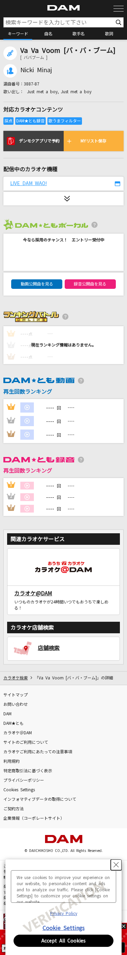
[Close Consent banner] (116, 864)
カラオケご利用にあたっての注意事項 (37, 752)
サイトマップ (15, 695)
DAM (7, 714)
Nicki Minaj (36, 70)
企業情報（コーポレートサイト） (33, 818)
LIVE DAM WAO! (28, 183)
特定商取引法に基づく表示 (27, 771)
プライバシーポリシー (23, 780)
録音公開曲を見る (90, 284)
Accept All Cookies (63, 940)
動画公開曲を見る (37, 284)
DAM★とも (13, 723)
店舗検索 (49, 648)
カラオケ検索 (15, 678)
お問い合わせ (15, 704)
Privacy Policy (63, 914)
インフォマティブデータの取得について (39, 799)
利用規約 (11, 761)
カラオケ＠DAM (17, 733)
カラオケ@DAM (33, 593)
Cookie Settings (64, 928)
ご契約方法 (13, 809)
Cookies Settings (19, 790)
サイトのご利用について (25, 742)
